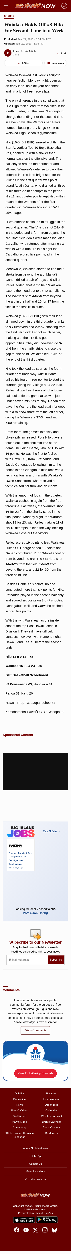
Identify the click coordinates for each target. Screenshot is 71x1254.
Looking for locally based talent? (35, 911)
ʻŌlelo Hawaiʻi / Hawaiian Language (19, 1135)
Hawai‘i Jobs (19, 1121)
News (19, 1104)
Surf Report (19, 1116)
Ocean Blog (51, 1104)
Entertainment (51, 1099)
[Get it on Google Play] (47, 1219)
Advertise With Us (35, 1179)
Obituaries (51, 1110)
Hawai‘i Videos (19, 1110)
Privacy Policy (26, 1212)
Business (51, 1093)
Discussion (19, 1099)
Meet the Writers (35, 1171)
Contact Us (35, 1163)
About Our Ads (44, 1212)
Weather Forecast (51, 1116)
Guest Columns (51, 1127)
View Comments (35, 1030)
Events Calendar (51, 1121)
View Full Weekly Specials (35, 1073)
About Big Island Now (35, 1148)
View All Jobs (50, 831)
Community (19, 1127)
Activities (20, 1093)
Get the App (35, 1156)
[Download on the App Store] (24, 1220)
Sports (9, 16)
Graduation (51, 1133)
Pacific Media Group (45, 1205)
